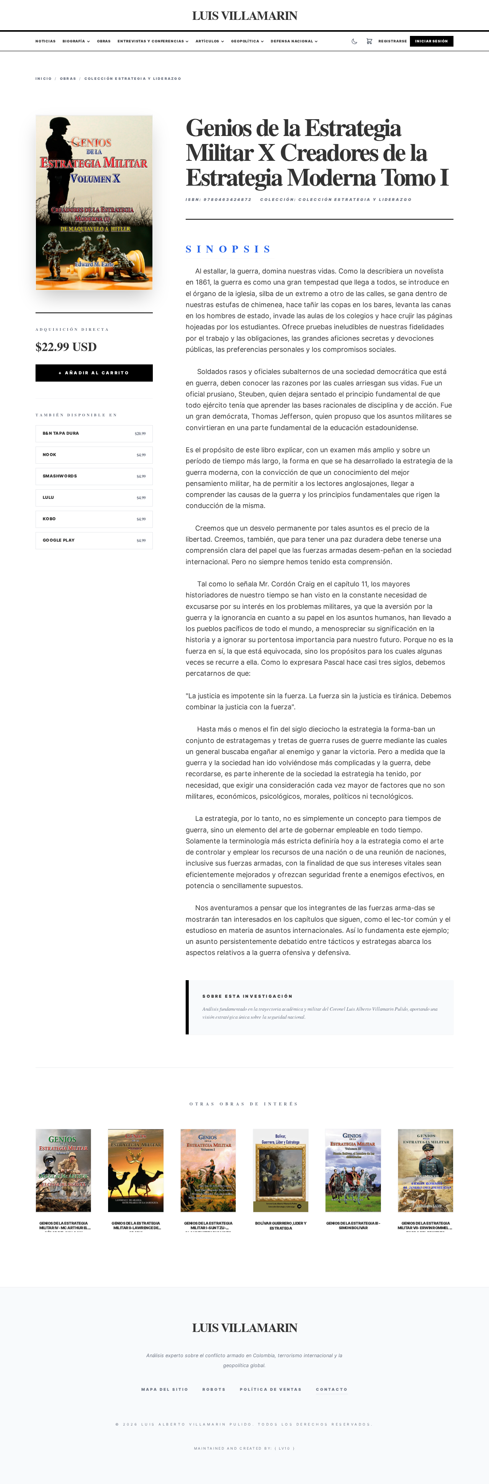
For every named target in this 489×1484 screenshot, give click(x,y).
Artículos (207, 41)
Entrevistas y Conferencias (151, 41)
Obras (104, 41)
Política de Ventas (271, 1389)
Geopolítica (245, 41)
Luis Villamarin (244, 15)
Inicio (44, 78)
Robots (214, 1389)
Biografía (74, 41)
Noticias (46, 41)
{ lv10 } (285, 1448)
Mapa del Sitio (165, 1389)
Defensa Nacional (292, 41)
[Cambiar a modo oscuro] (354, 41)
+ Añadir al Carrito (94, 372)
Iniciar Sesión (431, 41)
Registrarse (393, 41)
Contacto (332, 1389)
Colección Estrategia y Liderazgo (132, 78)
